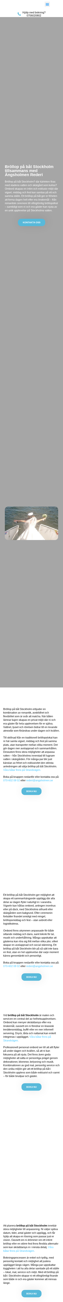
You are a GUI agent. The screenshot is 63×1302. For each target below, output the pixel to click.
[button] (47, 4)
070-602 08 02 (11, 780)
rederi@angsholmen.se (39, 780)
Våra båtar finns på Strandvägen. (22, 770)
